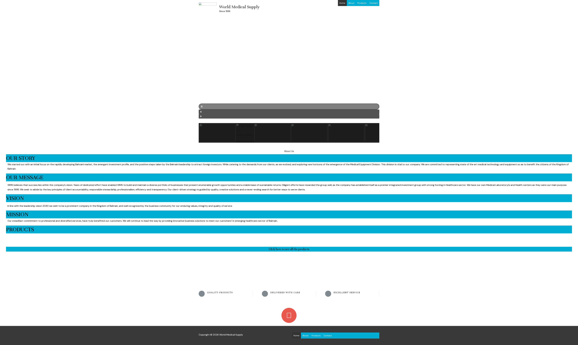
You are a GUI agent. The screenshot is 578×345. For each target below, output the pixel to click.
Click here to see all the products (289, 249)
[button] (289, 107)
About (351, 3)
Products (362, 3)
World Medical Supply (239, 6)
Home (342, 3)
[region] (289, 78)
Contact (374, 3)
